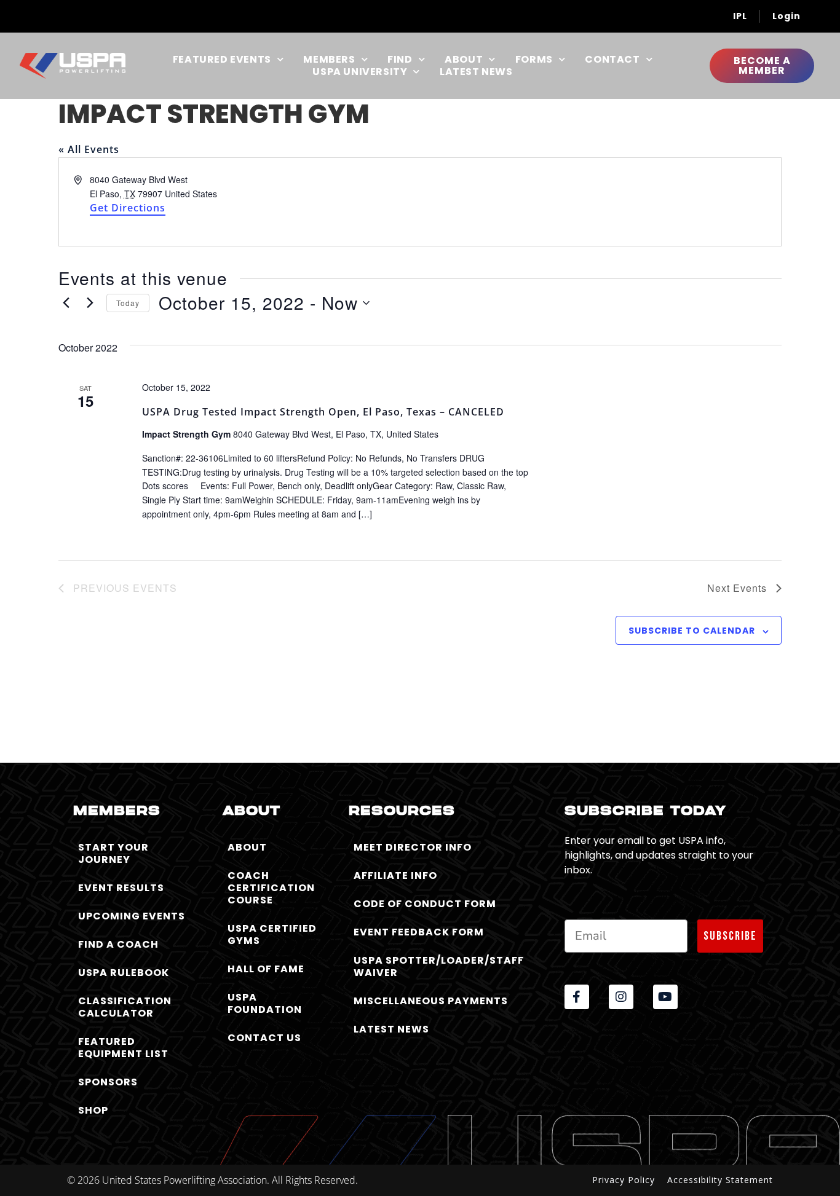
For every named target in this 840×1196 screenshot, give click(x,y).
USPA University (359, 72)
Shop (93, 1110)
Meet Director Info (413, 847)
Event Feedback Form (419, 932)
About (464, 59)
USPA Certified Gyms (272, 934)
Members (329, 59)
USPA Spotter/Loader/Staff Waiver (439, 966)
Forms (534, 59)
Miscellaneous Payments (431, 1001)
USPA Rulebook (123, 973)
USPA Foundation (265, 1003)
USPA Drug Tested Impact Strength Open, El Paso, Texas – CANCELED (323, 412)
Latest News (476, 72)
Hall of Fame (266, 969)
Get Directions (127, 207)
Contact (612, 59)
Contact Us (264, 1038)
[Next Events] (89, 303)
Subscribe (730, 936)
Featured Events (222, 59)
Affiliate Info (395, 875)
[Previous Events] (65, 303)
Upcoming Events (131, 916)
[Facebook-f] (577, 997)
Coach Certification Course (271, 887)
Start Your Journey (113, 853)
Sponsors (108, 1082)
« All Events (88, 149)
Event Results (121, 888)
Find (399, 59)
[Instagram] (621, 997)
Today (128, 302)
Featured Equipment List (123, 1047)
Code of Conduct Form (425, 904)
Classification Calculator (125, 1007)
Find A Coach (118, 944)
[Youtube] (665, 997)
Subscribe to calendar (691, 630)
